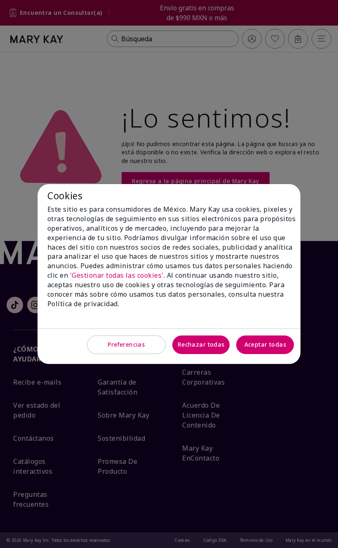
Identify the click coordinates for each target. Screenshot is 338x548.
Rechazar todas (201, 344)
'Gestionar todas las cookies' (117, 275)
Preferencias (126, 344)
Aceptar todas (265, 344)
